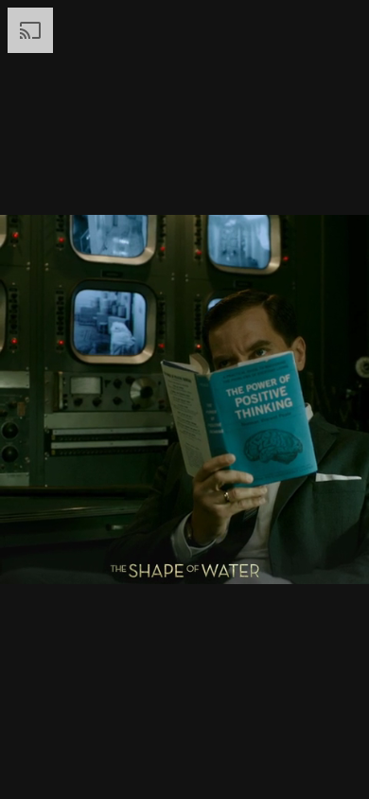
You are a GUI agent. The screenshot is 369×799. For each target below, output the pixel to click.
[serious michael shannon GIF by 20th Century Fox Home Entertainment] (184, 399)
